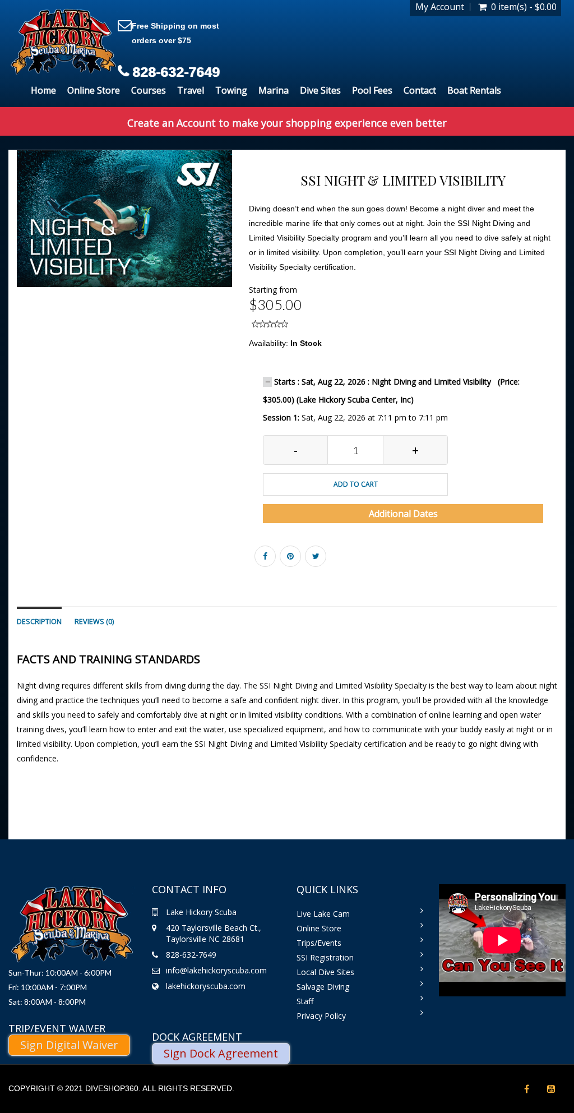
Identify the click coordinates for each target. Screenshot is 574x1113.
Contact (420, 90)
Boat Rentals (474, 90)
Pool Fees (372, 90)
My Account (439, 7)
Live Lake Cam (323, 913)
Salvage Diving (323, 986)
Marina (273, 90)
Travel (190, 90)
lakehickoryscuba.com (206, 986)
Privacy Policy (321, 1015)
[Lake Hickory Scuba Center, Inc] (63, 42)
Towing (231, 90)
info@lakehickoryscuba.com (216, 970)
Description (39, 621)
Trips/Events (319, 942)
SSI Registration (325, 957)
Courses (148, 90)
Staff (305, 1001)
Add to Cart (356, 484)
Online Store (93, 90)
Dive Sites (320, 90)
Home (43, 90)
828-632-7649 (176, 72)
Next (260, 229)
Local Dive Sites (325, 972)
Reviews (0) (94, 621)
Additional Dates (403, 513)
